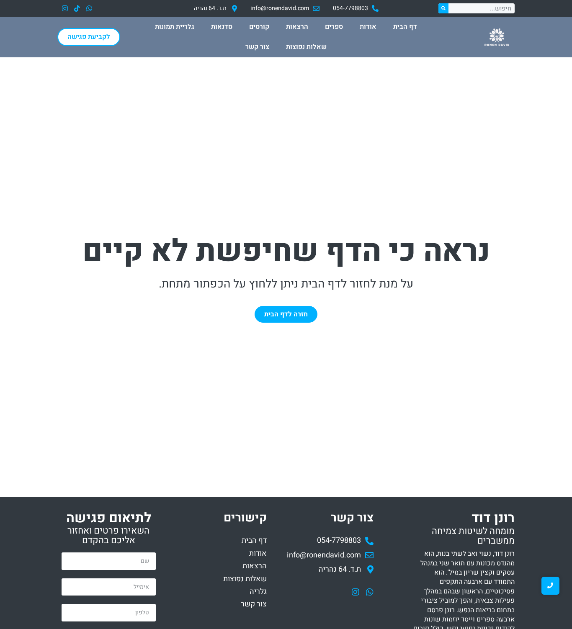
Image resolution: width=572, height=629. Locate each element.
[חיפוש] (443, 8)
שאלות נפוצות (306, 47)
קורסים (259, 27)
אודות (368, 27)
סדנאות (221, 27)
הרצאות (297, 27)
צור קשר (257, 47)
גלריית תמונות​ (174, 27)
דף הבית (405, 27)
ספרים (334, 27)
